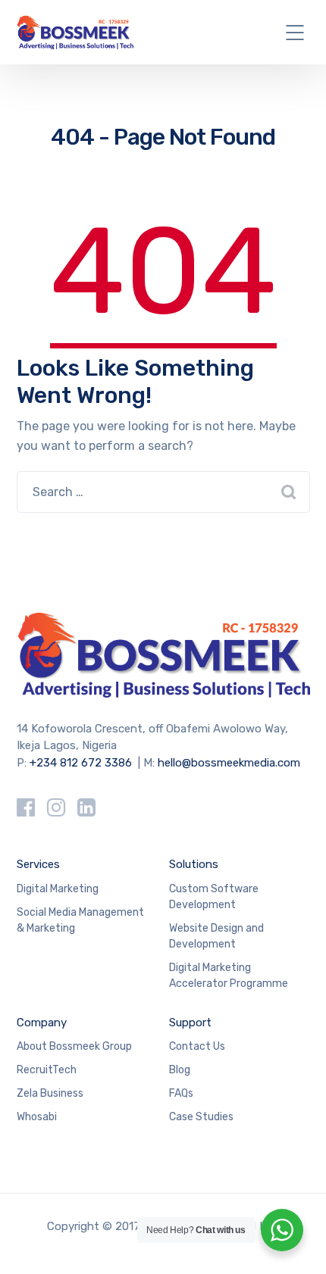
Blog (179, 1069)
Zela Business (50, 1093)
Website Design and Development (216, 936)
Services (38, 864)
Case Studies (201, 1116)
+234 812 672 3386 (81, 763)
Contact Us (197, 1046)
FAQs (181, 1093)
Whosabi (37, 1116)
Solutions (193, 864)
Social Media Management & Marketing (80, 920)
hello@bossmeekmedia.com (229, 763)
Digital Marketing (58, 888)
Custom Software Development (214, 896)
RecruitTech (47, 1069)
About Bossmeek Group (74, 1046)
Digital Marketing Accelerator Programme (228, 975)
